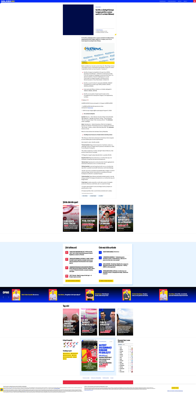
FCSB (121, 348)
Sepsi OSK (121, 363)
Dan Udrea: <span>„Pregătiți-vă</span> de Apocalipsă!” (67, 294)
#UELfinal (90, 107)
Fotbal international (172, 1)
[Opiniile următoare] (8, 297)
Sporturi (179, 1)
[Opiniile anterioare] (3, 297)
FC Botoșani (122, 368)
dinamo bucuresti (67, 355)
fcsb (65, 358)
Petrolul (121, 354)
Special (185, 1)
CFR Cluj (74, 355)
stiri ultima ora (67, 353)
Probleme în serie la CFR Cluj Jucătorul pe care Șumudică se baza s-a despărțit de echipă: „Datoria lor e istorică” (114, 272)
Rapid (121, 359)
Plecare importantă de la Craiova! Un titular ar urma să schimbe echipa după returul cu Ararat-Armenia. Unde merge (125, 218)
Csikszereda (122, 371)
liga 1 (75, 357)
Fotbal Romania (162, 1)
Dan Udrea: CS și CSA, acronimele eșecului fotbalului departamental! (177, 294)
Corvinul (121, 356)
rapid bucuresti (74, 353)
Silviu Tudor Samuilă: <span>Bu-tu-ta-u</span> (30, 294)
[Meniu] (194, 1)
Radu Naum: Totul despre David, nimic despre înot (103, 294)
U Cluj (121, 352)
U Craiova (121, 360)
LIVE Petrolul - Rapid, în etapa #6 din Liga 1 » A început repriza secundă (80, 276)
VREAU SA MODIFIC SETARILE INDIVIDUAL (175, 390)
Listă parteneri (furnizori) (88, 390)
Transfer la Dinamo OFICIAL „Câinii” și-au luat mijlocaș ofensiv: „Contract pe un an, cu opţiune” (107, 218)
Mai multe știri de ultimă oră (73, 280)
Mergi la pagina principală (106, 280)
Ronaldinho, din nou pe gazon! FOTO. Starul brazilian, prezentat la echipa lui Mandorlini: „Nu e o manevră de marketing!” (71, 322)
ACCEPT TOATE (175, 387)
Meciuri (124, 344)
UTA (120, 370)
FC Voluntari (122, 365)
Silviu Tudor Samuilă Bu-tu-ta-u (114, 252)
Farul (121, 357)
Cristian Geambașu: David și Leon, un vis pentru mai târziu (140, 294)
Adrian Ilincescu (99, 29)
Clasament (120, 344)
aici (24, 391)
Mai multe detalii (57, 388)
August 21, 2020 (107, 110)
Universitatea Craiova (68, 357)
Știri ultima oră (71, 247)
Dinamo (121, 349)
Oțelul (121, 362)
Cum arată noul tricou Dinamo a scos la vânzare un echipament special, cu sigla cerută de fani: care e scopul (71, 218)
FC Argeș (121, 351)
